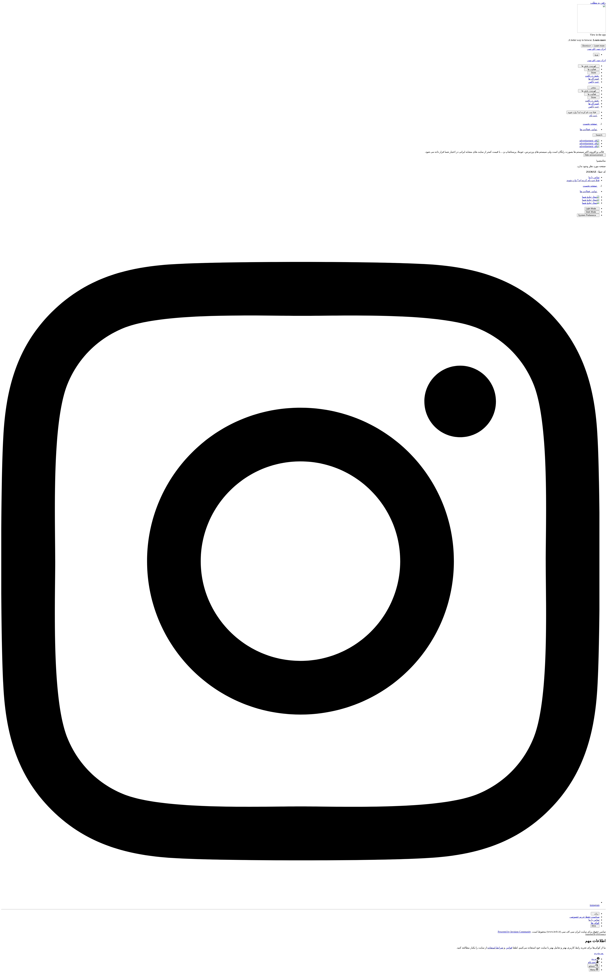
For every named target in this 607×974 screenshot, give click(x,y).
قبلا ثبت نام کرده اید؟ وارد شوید (583, 180)
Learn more (599, 46)
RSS (594, 926)
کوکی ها (595, 923)
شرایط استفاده (495, 947)
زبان (596, 914)
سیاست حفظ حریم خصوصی (584, 917)
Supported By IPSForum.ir (595, 934)
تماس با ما (594, 177)
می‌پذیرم (599, 953)
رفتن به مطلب (598, 2)
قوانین (509, 947)
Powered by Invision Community (514, 931)
